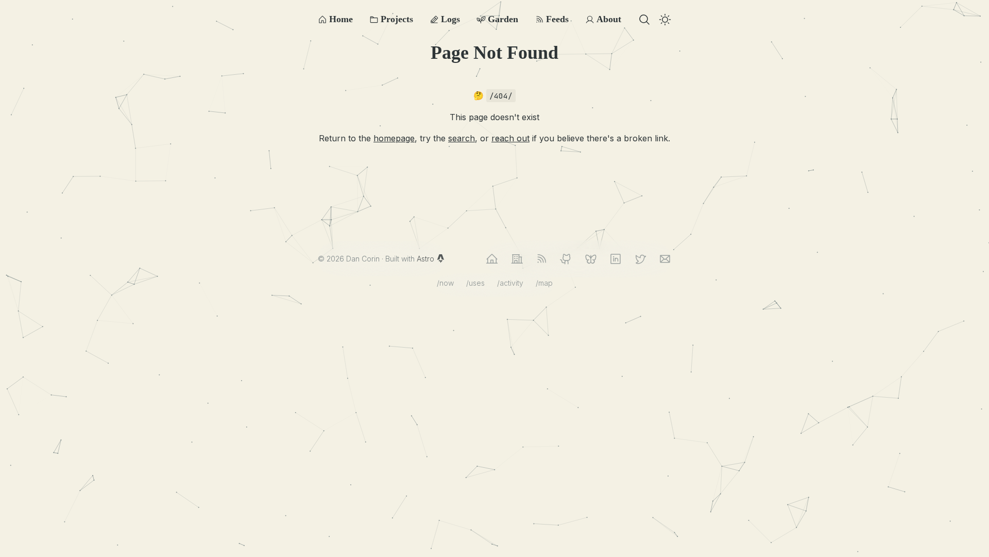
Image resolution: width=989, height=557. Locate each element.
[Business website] (516, 259)
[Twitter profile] (640, 259)
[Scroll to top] (965, 533)
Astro (426, 258)
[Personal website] (492, 259)
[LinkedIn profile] (615, 259)
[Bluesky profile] (591, 259)
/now (445, 282)
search (461, 138)
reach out (510, 138)
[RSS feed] (541, 259)
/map (544, 282)
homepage (394, 138)
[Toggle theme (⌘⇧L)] (665, 19)
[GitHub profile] (566, 259)
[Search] (644, 19)
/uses (475, 282)
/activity (510, 282)
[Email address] (665, 259)
